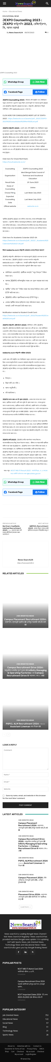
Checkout (20, 1051)
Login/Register (31, 1054)
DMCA (41, 1049)
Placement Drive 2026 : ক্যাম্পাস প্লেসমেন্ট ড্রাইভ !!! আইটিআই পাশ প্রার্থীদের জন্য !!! (32, 896)
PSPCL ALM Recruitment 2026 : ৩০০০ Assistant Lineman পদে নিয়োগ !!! (25, 725)
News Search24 (16, 32)
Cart (12, 1051)
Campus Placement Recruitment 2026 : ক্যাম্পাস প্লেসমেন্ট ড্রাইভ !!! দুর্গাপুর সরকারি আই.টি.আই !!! (25, 622)
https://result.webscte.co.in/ (14, 162)
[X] (32, 952)
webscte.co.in (32, 206)
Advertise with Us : (24, 1046)
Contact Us (37, 1046)
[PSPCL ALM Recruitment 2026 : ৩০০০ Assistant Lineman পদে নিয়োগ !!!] (25, 704)
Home (5, 11)
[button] (4, 3)
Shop (7, 1051)
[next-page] (8, 734)
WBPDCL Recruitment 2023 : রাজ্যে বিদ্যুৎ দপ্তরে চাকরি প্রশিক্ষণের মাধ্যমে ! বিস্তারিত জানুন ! (38, 528)
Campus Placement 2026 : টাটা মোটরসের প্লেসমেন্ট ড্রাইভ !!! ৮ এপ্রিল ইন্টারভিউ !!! (32, 880)
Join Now (40, 82)
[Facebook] (18, 952)
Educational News (15, 11)
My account (30, 1051)
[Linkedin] (25, 952)
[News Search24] (5, 32)
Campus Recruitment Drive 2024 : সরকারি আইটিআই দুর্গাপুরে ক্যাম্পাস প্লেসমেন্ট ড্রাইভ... (31, 984)
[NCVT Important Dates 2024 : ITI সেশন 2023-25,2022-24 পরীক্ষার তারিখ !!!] (9, 997)
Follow (41, 92)
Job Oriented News (25, 616)
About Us (11, 1046)
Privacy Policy (32, 1049)
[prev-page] (4, 734)
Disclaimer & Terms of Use (15, 1049)
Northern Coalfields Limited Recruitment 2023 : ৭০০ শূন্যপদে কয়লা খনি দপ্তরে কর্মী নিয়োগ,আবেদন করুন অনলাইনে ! (12, 530)
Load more (25, 907)
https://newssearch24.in (25, 563)
